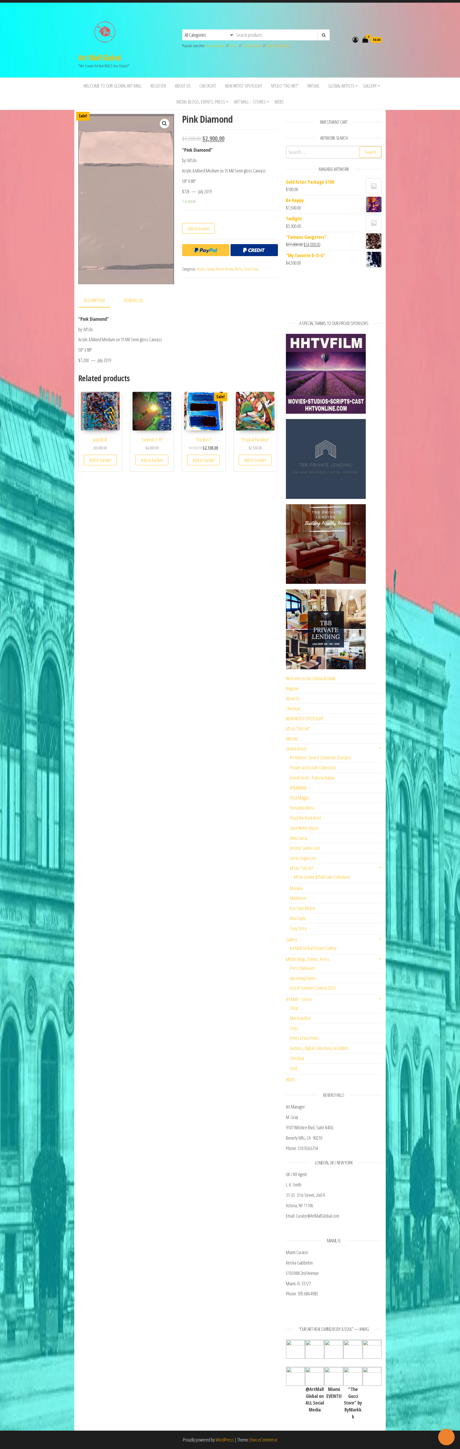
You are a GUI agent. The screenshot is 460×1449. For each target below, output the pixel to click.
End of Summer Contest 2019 (312, 988)
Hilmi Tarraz (299, 838)
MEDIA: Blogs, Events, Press (200, 101)
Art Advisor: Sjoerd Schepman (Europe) (320, 757)
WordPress (225, 1439)
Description (94, 300)
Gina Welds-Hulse (278, 45)
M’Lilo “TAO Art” (284, 86)
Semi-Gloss (251, 269)
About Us (183, 86)
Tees (294, 1028)
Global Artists (341, 86)
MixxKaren (298, 898)
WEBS (279, 101)
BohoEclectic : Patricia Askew (312, 777)
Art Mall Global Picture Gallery (313, 948)
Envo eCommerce (263, 1439)
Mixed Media (224, 269)
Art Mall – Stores (250, 101)
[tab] (98, 300)
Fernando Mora (215, 45)
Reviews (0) (133, 300)
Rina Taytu (298, 918)
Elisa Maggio (299, 797)
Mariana (296, 888)
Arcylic (201, 269)
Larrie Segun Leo (303, 858)
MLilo (233, 45)
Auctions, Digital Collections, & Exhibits (319, 1048)
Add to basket (198, 228)
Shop (294, 1008)
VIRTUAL (313, 86)
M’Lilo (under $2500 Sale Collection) (322, 877)
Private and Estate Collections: (313, 767)
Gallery (370, 86)
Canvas (210, 269)
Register (158, 86)
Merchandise (300, 1018)
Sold (293, 1068)
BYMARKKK (298, 788)
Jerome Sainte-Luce (305, 848)
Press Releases (302, 968)
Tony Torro (298, 928)
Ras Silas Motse (252, 45)
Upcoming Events (303, 978)
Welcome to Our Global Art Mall (112, 86)
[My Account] (355, 39)
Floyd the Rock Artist (305, 818)
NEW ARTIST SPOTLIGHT (243, 86)
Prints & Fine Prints (304, 1038)
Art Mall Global (99, 57)
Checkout (207, 86)
